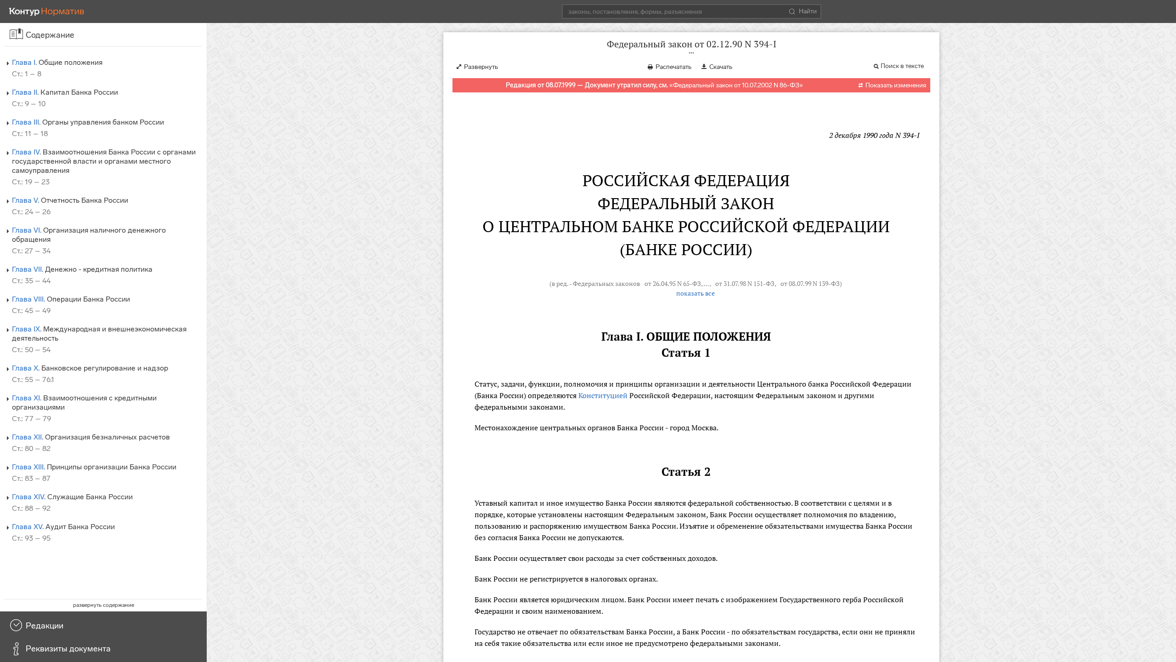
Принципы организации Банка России (94, 466)
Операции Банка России (71, 299)
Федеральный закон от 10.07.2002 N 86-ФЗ (736, 85)
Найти (808, 11)
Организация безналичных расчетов (91, 437)
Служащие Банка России (72, 496)
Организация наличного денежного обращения (89, 235)
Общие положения (57, 62)
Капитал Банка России (65, 92)
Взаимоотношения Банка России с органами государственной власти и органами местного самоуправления (104, 161)
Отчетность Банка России (70, 200)
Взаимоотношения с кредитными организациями (84, 402)
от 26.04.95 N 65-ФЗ (673, 284)
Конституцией (603, 395)
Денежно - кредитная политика (82, 269)
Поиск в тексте (902, 66)
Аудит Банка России (63, 526)
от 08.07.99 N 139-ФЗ (810, 284)
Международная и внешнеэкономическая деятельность (99, 333)
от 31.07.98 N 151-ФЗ (745, 284)
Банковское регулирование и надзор (90, 368)
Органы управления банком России (88, 122)
